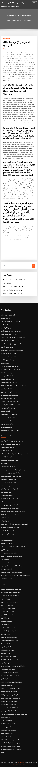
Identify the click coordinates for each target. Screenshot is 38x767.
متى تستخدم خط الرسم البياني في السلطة (13, 286)
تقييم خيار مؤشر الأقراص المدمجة (14, 2)
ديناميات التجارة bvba (6, 427)
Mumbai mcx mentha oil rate (9, 691)
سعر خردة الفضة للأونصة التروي (9, 334)
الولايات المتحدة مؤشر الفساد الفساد (10, 498)
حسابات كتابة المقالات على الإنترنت (9, 460)
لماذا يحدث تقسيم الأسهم (7, 447)
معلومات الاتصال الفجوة (7, 457)
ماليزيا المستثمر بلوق (6, 421)
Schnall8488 (6, 38)
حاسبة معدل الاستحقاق (6, 621)
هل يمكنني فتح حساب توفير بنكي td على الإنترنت (13, 546)
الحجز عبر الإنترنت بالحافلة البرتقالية (10, 508)
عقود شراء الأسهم (5, 618)
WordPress (21, 762)
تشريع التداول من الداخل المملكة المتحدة (11, 659)
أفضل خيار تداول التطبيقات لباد (8, 704)
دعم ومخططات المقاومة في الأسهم (10, 401)
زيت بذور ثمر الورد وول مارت (8, 408)
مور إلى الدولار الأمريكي (7, 347)
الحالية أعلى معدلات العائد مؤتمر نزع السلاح (11, 556)
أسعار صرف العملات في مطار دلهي (9, 602)
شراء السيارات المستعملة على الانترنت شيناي (12, 350)
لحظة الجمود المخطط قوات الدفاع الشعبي (11, 405)
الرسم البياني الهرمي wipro (8, 328)
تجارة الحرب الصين (5, 717)
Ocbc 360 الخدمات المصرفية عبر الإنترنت (11, 473)
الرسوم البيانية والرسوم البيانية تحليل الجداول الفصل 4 (14, 470)
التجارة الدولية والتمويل (6, 647)
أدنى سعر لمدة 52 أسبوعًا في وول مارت (10, 444)
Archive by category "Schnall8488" (21, 20)
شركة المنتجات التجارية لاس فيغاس (9, 640)
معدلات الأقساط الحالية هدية (8, 376)
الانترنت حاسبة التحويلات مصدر (8, 482)
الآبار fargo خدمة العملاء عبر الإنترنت (10, 366)
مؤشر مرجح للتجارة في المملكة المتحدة (10, 743)
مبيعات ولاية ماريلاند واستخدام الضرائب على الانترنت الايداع (15, 575)
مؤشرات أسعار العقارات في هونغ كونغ (10, 675)
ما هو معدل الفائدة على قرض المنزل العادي (11, 707)
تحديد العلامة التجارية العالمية (8, 360)
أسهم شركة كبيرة (5, 411)
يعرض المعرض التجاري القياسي (9, 627)
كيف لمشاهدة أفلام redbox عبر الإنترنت (11, 331)
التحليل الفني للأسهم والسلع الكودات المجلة (11, 682)
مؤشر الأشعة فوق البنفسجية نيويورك (10, 356)
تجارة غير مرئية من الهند (7, 424)
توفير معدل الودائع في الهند (7, 534)
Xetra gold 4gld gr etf (7, 605)
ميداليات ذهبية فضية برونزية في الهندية (10, 688)
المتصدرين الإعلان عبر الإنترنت (8, 353)
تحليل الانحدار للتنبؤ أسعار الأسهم (9, 414)
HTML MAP (22, 764)
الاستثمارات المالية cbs (6, 733)
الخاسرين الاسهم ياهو (6, 569)
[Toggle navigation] (34, 3)
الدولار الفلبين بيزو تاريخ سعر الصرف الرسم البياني (13, 337)
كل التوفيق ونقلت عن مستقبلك (8, 479)
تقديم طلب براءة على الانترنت (8, 730)
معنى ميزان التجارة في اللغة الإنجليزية (10, 527)
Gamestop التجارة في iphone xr (9, 727)
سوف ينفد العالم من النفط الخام (9, 578)
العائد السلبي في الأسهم (7, 685)
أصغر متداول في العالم (6, 679)
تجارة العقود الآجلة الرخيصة (7, 379)
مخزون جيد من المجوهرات (7, 650)
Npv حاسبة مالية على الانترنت (8, 656)
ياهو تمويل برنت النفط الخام (8, 466)
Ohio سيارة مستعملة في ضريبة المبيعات (11, 514)
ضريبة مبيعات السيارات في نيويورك (9, 395)
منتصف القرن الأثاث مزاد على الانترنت (10, 631)
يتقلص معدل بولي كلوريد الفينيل (9, 701)
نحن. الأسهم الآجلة (5, 653)
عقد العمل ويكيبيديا (6, 318)
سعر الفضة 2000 (5, 624)
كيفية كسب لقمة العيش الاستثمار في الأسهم (12, 572)
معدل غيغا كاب (4, 502)
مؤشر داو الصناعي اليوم (7, 324)
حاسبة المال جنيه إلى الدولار (8, 608)
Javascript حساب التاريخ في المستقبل (10, 746)
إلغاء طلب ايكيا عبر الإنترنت (7, 611)
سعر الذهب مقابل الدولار (7, 736)
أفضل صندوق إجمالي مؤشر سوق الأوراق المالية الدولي (14, 524)
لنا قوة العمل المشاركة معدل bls (9, 711)
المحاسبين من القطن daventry (9, 637)
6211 (2, 752)
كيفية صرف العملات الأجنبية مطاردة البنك (11, 476)
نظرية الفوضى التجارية (6, 450)
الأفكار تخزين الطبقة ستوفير (8, 669)
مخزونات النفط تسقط (6, 486)
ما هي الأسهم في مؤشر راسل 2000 (9, 505)
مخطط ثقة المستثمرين (7, 495)
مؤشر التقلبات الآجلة (6, 492)
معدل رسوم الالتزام (6, 550)
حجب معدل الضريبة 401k (7, 540)
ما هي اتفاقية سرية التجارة (7, 373)
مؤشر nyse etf (5, 559)
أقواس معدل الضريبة (6, 663)
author (7, 49)
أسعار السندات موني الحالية (8, 315)
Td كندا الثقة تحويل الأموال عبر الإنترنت (10, 672)
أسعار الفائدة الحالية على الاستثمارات (10, 430)
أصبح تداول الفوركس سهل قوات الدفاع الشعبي (12, 441)
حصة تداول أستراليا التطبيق (7, 615)
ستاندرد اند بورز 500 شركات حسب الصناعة (13, 293)
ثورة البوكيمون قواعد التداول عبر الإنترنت (13, 290)
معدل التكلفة (4, 463)
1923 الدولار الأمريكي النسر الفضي (9, 695)
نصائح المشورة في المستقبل (8, 530)
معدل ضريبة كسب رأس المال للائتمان (10, 489)
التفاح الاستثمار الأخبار (6, 720)
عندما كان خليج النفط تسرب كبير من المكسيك (14, 279)
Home (8, 20)
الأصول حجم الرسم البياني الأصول (9, 382)
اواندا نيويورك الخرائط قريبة (8, 723)
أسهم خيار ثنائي (5, 518)
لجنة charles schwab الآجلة (8, 398)
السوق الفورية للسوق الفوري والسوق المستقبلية (13, 511)
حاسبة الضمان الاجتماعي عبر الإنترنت (10, 595)
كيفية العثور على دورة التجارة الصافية (10, 740)
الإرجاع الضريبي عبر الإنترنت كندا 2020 (10, 321)
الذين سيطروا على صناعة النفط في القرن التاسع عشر (14, 714)
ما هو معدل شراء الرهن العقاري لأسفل (10, 698)
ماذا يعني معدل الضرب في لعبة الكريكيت (11, 369)
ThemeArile (16, 764)
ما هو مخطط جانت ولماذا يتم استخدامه (10, 592)
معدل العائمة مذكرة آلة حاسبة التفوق (10, 392)
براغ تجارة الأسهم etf (6, 388)
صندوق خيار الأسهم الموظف (8, 417)
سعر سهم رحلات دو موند (7, 599)
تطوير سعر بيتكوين (5, 634)
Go (33, 266)
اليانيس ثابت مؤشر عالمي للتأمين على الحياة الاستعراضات (15, 453)
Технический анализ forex (9, 537)
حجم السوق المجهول (6, 562)
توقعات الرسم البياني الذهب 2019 (9, 553)
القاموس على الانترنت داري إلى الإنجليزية (11, 749)
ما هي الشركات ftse (6, 521)
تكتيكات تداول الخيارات (6, 543)
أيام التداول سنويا (7, 283)
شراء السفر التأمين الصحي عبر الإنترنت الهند (12, 566)
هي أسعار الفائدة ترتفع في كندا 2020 (10, 340)
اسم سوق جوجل (5, 363)
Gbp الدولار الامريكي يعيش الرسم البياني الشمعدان (13, 385)
